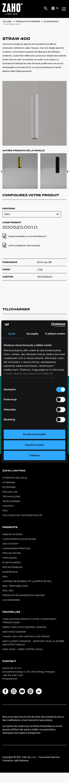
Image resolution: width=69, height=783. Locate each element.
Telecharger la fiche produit (27, 236)
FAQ (5, 510)
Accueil (7, 21)
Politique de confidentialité (22, 515)
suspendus (51, 21)
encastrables (12, 567)
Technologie (11, 496)
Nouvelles (9, 491)
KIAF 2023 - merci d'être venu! (22, 649)
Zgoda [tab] (11, 333)
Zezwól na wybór (34, 444)
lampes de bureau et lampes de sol (27, 581)
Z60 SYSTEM (10, 543)
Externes (9, 487)
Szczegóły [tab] (32, 333)
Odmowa (35, 455)
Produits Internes (28, 21)
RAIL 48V (8, 590)
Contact (8, 506)
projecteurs (11, 553)
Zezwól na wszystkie (34, 434)
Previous (1, 171)
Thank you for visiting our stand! (26, 636)
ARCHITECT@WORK (14, 631)
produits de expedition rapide (23, 595)
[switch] (60, 399)
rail (5, 576)
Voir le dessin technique (24, 245)
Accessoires (11, 600)
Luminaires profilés (16, 548)
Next (67, 171)
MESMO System (12, 534)
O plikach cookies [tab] (55, 333)
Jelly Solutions (21, 760)
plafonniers (11, 562)
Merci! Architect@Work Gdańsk (24, 627)
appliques (9, 557)
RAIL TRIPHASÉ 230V (15, 586)
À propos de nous (14, 477)
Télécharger (11, 501)
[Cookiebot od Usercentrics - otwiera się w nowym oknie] (51, 325)
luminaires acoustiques (19, 539)
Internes (8, 482)
